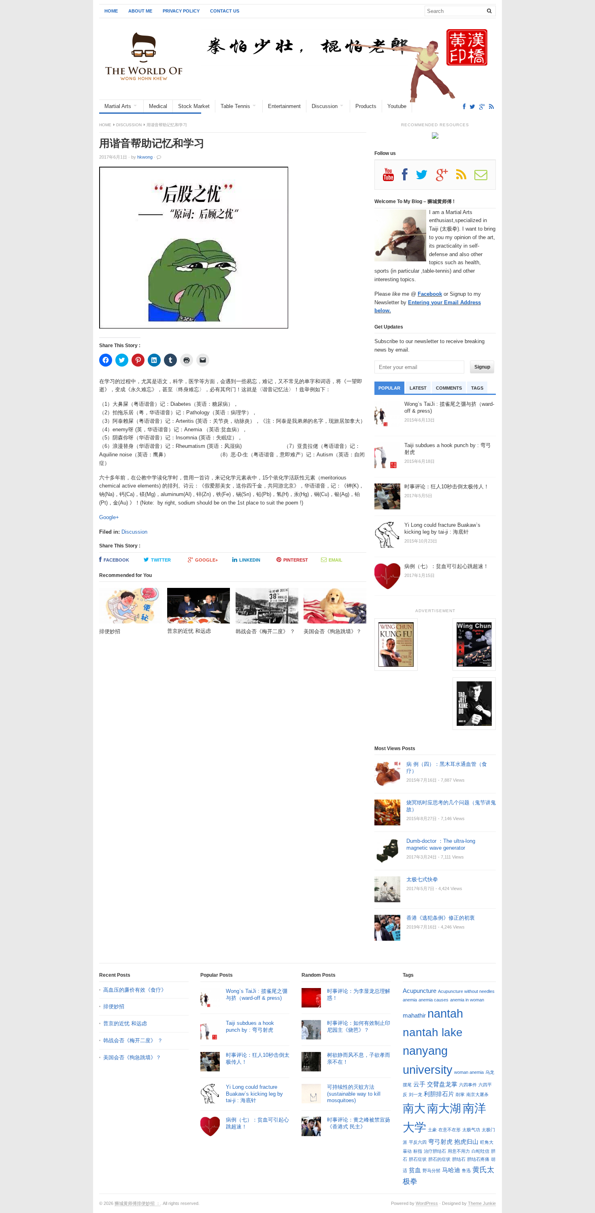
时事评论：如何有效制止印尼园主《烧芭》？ (358, 1026)
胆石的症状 (439, 1159)
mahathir (414, 1015)
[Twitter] (472, 107)
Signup (482, 367)
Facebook (116, 560)
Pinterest (295, 560)
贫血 (415, 1169)
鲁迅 (466, 1170)
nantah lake (433, 1032)
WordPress (427, 1203)
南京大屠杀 (477, 1094)
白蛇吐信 (480, 1151)
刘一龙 (415, 1094)
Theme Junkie (482, 1203)
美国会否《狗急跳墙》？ (132, 1057)
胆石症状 (418, 1159)
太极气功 (471, 1129)
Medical (158, 106)
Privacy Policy (181, 10)
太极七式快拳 (422, 879)
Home (111, 10)
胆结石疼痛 (478, 1159)
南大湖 (444, 1108)
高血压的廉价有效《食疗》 (134, 990)
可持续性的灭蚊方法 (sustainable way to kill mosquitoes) (353, 1094)
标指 (417, 1151)
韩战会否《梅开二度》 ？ (133, 1040)
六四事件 (468, 1084)
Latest (418, 388)
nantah (445, 1013)
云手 (419, 1084)
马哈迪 (451, 1169)
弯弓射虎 (440, 1141)
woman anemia (469, 1072)
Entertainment (284, 106)
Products (365, 106)
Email (335, 560)
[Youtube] (392, 177)
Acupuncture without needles (466, 991)
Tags (477, 388)
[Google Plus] (446, 177)
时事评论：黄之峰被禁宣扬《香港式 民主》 (358, 1123)
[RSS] (491, 107)
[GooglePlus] (482, 107)
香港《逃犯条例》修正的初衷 (440, 918)
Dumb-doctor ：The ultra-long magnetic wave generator (440, 844)
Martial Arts (117, 106)
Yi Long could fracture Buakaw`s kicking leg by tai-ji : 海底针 (254, 1094)
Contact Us (224, 10)
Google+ (109, 517)
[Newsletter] (484, 177)
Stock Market (194, 106)
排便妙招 (113, 1006)
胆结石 (458, 1159)
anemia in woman (467, 999)
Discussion (325, 106)
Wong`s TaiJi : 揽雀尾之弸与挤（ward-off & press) (256, 994)
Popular (389, 388)
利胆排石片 (439, 1093)
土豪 (432, 1129)
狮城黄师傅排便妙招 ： (137, 1203)
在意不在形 (449, 1129)
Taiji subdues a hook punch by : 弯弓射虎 (250, 1026)
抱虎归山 (466, 1141)
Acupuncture (419, 990)
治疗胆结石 (435, 1151)
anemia (410, 999)
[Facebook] (464, 107)
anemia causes (433, 999)
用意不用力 (459, 1151)
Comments (449, 388)
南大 (414, 1108)
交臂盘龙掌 (442, 1084)
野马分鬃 (431, 1170)
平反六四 (418, 1142)
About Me (140, 10)
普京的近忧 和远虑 (126, 1023)
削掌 (460, 1094)
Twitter (161, 560)
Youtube (396, 106)
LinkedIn (249, 560)
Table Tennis (235, 106)
